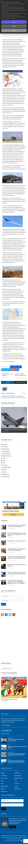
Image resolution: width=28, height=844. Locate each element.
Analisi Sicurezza (6, 453)
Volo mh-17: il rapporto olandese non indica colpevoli (20, 374)
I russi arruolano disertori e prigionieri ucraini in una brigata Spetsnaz (16, 525)
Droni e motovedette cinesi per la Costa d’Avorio (17, 747)
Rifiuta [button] (14, 26)
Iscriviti (3, 604)
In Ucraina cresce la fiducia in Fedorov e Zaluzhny (17, 565)
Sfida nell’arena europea (9, 699)
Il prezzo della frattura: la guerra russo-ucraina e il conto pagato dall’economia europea (16, 534)
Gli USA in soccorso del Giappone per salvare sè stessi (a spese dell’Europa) (16, 557)
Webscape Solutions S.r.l (16, 840)
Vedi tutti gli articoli (10, 393)
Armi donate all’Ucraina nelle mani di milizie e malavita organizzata (16, 549)
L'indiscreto (5, 465)
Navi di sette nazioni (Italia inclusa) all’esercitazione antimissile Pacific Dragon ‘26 (16, 762)
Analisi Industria (6, 451)
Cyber (3, 460)
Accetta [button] (13, 22)
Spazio (3, 458)
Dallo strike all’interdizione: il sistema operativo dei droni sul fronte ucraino (16, 573)
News (3, 462)
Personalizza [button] (13, 30)
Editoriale (4, 444)
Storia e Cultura (6, 476)
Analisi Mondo (5, 449)
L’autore (8, 382)
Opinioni (4, 469)
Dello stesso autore (20, 382)
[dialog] (14, 17)
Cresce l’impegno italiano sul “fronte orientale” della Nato (13, 429)
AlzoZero (4, 472)
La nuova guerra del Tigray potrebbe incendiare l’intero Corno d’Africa (16, 754)
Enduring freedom (6, 467)
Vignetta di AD (5, 474)
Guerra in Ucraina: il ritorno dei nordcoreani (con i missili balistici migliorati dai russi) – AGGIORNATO (16, 582)
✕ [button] (26, 2)
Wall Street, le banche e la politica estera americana (16, 740)
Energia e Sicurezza (6, 455)
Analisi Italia (5, 446)
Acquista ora (12, 826)
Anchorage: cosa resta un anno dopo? (16, 540)
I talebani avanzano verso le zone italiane (7, 374)
